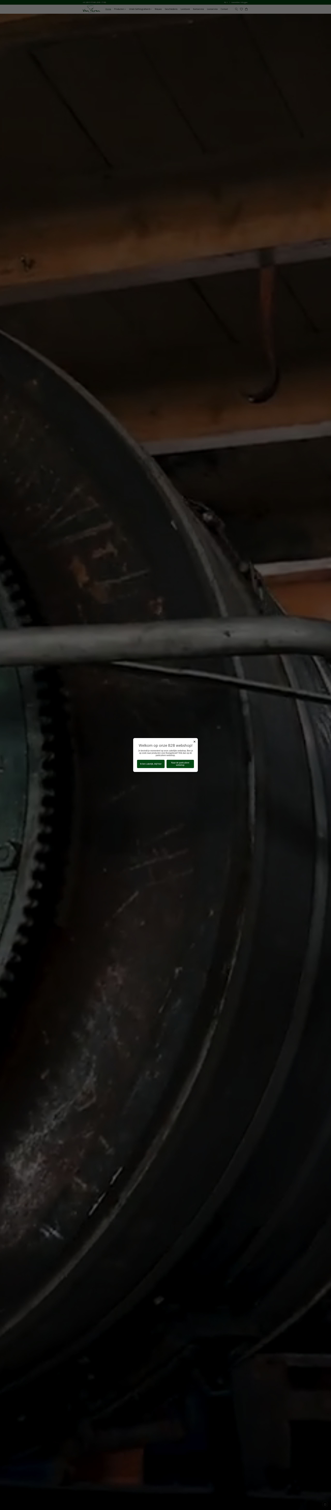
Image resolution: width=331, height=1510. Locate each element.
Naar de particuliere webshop (180, 764)
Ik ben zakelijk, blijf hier (150, 764)
